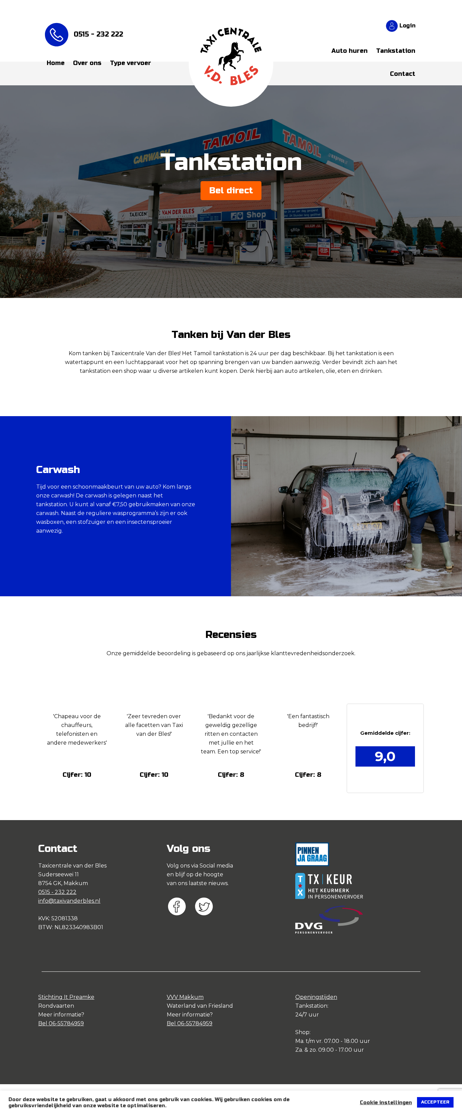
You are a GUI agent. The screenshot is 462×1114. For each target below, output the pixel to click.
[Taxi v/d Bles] (231, 42)
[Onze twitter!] (207, 908)
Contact (402, 74)
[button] (77, 774)
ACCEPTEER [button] (435, 1102)
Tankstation (395, 51)
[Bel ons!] (58, 34)
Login (406, 25)
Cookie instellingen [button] (386, 1102)
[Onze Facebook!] (180, 908)
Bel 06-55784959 (61, 1023)
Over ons (87, 63)
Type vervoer (130, 63)
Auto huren (349, 51)
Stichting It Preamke (66, 997)
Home (56, 63)
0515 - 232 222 (98, 34)
